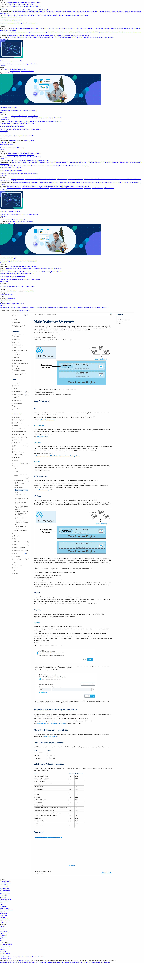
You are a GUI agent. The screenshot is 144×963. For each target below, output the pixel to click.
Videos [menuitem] (16, 118)
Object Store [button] (17, 556)
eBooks (2, 933)
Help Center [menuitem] (8, 73)
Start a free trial (4, 888)
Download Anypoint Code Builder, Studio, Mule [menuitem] (36, 10)
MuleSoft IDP (4, 886)
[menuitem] (72, 13)
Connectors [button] (16, 457)
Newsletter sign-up (5, 953)
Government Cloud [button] (18, 400)
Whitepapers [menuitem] (35, 118)
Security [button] (16, 567)
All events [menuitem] (59, 121)
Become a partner (29, 140)
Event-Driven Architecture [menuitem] (37, 37)
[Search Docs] (111, 314)
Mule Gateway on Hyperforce (123, 321)
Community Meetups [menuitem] (50, 121)
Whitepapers (3, 935)
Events (2, 948)
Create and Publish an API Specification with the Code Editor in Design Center (58, 456)
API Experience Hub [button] (19, 434)
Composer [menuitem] (14, 148)
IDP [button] (15, 533)
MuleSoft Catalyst (5, 908)
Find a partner (12, 140)
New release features (6, 944)
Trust (18, 957)
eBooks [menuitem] (29, 118)
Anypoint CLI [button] (17, 425)
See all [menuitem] (2, 8)
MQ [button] (15, 538)
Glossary (16, 366)
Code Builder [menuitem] (10, 4)
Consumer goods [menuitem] (84, 35)
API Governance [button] (18, 440)
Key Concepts (120, 317)
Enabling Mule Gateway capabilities (124, 319)
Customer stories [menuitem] (16, 116)
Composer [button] (16, 449)
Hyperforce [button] (16, 406)
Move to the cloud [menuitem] (78, 37)
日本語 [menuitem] (11, 144)
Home (15, 319)
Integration (3, 895)
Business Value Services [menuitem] (27, 71)
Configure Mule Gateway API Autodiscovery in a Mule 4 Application (21, 513)
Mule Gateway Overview (22, 490)
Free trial (2, 149)
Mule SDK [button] (16, 544)
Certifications (13, 69)
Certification (3, 906)
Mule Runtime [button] (17, 541)
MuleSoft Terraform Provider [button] (21, 550)
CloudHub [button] (16, 388)
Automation (3, 897)
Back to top (72, 865)
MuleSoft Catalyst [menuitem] (15, 71)
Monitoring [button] (16, 536)
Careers (2, 955)
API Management (18, 345)
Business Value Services (6, 910)
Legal (1, 957)
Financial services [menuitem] (11, 35)
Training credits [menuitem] (21, 69)
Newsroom (3, 951)
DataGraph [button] (16, 460)
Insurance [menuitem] (53, 35)
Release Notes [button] (17, 322)
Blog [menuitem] (52, 118)
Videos (2, 930)
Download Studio (5, 890)
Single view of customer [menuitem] (107, 37)
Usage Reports (17, 354)
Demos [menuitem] (12, 118)
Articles (2, 939)
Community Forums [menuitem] (17, 73)
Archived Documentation (18, 325)
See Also (119, 323)
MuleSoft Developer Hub (20, 363)
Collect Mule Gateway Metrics (20, 527)
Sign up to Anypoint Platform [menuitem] (14, 10)
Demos (2, 928)
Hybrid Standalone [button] (18, 408)
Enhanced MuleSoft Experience (19, 335)
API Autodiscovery (43, 490)
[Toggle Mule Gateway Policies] (14, 530)
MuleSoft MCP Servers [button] (19, 547)
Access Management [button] (19, 420)
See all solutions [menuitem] (4, 39)
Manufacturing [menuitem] (60, 35)
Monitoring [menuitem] (30, 6)
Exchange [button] (16, 469)
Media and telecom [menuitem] (69, 35)
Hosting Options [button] (18, 383)
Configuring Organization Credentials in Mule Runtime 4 (52, 723)
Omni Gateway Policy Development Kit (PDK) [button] (19, 483)
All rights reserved (24, 310)
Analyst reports (4, 931)
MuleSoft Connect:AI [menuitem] (10, 121)
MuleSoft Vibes (17, 347)
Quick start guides (5, 921)
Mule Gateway (41, 314)
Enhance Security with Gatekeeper (20, 503)
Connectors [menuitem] (23, 4)
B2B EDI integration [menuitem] (12, 37)
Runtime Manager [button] (18, 565)
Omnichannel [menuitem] (87, 37)
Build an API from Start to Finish (20, 351)
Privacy (15, 957)
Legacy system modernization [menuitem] (56, 37)
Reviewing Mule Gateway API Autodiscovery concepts (48, 837)
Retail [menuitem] (77, 35)
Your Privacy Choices (6, 958)
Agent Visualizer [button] (18, 423)
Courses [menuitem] (7, 69)
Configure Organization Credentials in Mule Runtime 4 (21, 494)
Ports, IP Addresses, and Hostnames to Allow (21, 517)
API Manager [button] (17, 442)
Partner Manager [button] (18, 559)
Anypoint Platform (5, 881)
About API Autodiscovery (47, 420)
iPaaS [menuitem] (46, 37)
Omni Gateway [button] (19, 478)
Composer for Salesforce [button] (20, 452)
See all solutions (4, 901)
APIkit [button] (15, 446)
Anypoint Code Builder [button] (19, 428)
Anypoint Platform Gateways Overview (21, 474)
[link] (22, 325)
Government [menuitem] (20, 35)
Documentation (30, 136)
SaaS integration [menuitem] (96, 37)
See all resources (4, 119)
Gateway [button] (16, 471)
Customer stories (5, 946)
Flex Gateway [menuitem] (14, 6)
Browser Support (18, 360)
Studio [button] (15, 570)
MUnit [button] (15, 553)
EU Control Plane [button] (18, 403)
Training (18, 136)
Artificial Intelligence (5, 899)
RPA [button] (15, 562)
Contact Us (3, 142)
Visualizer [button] (16, 573)
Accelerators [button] (17, 417)
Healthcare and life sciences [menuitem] (32, 35)
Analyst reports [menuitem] (22, 118)
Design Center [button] (17, 466)
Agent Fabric (17, 342)
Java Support (17, 357)
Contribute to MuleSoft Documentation (19, 373)
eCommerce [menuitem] (26, 37)
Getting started (4, 136)
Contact (22, 957)
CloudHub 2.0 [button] (17, 386)
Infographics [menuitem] (42, 118)
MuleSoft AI (17, 339)
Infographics (3, 937)
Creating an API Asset (42, 436)
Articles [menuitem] (48, 118)
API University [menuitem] (57, 118)
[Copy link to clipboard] (32, 400)
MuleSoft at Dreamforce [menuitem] (23, 121)
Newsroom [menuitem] (24, 116)
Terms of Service (7, 957)
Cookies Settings (41, 956)
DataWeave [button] (16, 463)
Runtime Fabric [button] (17, 391)
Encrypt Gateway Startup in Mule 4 (21, 499)
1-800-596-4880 (10, 298)
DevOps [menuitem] (20, 37)
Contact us (3, 922)
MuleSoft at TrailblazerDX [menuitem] (37, 121)
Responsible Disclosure (31, 957)
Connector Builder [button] (18, 454)
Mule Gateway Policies (21, 530)
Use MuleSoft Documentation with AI (19, 369)
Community (12, 136)
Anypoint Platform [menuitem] (5, 148)
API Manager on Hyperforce (50, 736)
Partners (2, 949)
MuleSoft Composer (5, 883)
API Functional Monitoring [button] (20, 437)
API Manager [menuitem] (37, 6)
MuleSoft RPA (4, 885)
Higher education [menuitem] (45, 35)
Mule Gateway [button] (18, 487)
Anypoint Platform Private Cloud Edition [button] (18, 396)
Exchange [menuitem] (17, 4)
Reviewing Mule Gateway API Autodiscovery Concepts (21, 507)
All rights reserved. (24, 960)
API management (5, 894)
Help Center (3, 913)
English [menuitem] (4, 144)
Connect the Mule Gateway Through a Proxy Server (21, 522)
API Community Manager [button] (20, 431)
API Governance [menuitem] (22, 6)
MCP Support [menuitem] (30, 4)
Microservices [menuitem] (69, 37)
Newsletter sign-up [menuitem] (33, 116)
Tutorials (23, 136)
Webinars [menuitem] (7, 118)
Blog (1, 940)
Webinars (2, 926)
